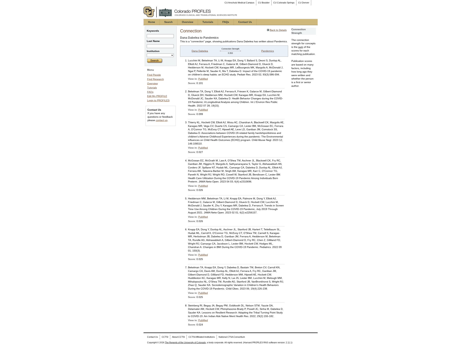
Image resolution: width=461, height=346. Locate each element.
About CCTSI (178, 337)
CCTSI (165, 337)
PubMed (203, 78)
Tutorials (207, 22)
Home (151, 22)
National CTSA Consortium (232, 337)
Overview (187, 22)
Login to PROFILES (158, 100)
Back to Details (278, 30)
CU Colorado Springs (283, 2)
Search (168, 22)
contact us (161, 120)
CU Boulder (264, 2)
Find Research (155, 79)
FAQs (225, 22)
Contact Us (245, 22)
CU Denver (303, 2)
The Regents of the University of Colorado (185, 342)
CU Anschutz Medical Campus (239, 2)
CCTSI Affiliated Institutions (202, 337)
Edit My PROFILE (157, 96)
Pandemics (267, 50)
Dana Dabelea (200, 50)
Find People (154, 74)
